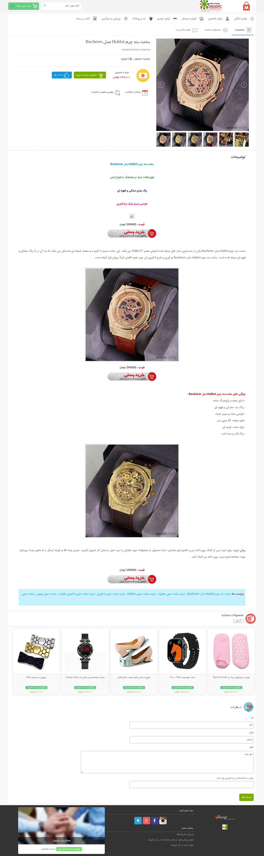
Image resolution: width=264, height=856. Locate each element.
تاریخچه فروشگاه (185, 834)
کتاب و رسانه (83, 18)
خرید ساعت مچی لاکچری (111, 594)
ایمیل (251, 732)
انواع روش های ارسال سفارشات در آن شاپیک (171, 840)
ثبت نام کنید (47, 849)
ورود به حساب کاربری (69, 849)
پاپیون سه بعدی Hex (36, 677)
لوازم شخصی (215, 18)
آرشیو (238, 621)
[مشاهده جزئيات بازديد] (224, 829)
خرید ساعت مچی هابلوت (171, 594)
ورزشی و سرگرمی (110, 18)
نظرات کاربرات (183, 30)
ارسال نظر (246, 797)
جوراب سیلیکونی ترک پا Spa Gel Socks (231, 677)
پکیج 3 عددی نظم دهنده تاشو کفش (133, 677)
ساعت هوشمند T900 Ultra (183, 677)
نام (252, 717)
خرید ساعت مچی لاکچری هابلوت (77, 594)
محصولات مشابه (213, 30)
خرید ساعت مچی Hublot (141, 594)
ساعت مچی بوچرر (46, 594)
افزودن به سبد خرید (86, 75)
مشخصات (239, 30)
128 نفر (58, 75)
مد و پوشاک (139, 18)
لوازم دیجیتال (189, 18)
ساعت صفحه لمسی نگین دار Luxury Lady (85, 677)
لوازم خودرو (163, 18)
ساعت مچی (28, 594)
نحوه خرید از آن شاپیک (182, 845)
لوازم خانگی (240, 18)
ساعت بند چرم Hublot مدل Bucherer (209, 594)
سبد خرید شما (24, 6)
